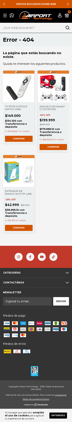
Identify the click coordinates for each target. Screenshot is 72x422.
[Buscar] (67, 27)
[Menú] (5, 15)
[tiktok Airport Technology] (53, 257)
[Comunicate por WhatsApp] (11, 15)
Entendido (58, 415)
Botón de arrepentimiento (36, 399)
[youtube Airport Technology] (42, 257)
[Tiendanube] (36, 405)
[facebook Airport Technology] (30, 257)
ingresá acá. (61, 395)
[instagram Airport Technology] (19, 257)
